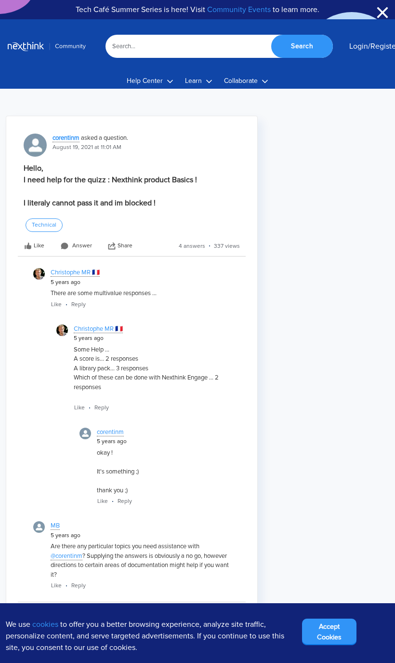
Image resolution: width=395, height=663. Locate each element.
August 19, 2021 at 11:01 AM (87, 147)
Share (125, 245)
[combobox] (219, 46)
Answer (82, 245)
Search (302, 46)
